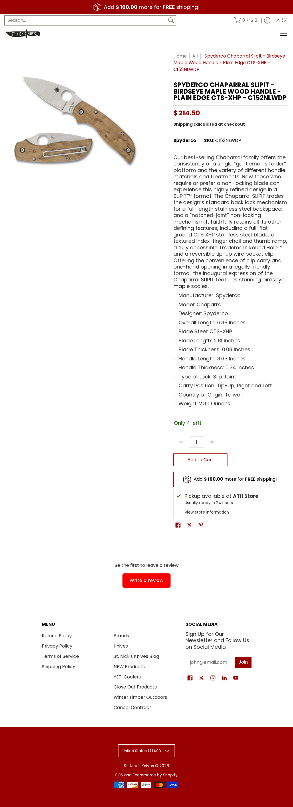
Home (180, 56)
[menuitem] (246, 20)
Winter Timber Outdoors (140, 697)
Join (243, 662)
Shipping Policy (58, 666)
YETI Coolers (127, 677)
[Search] (171, 20)
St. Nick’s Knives (139, 766)
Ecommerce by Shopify (155, 775)
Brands (121, 635)
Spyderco (184, 140)
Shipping (183, 124)
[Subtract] (181, 442)
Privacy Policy (57, 646)
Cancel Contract (132, 707)
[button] (178, 525)
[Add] (212, 442)
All (195, 56)
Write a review (147, 580)
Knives (121, 646)
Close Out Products (135, 687)
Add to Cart (200, 459)
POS (119, 775)
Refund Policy (57, 635)
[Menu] (283, 34)
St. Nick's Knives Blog (136, 656)
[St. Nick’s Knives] (23, 34)
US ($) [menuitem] (282, 20)
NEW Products (129, 666)
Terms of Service (60, 656)
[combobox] (86, 20)
